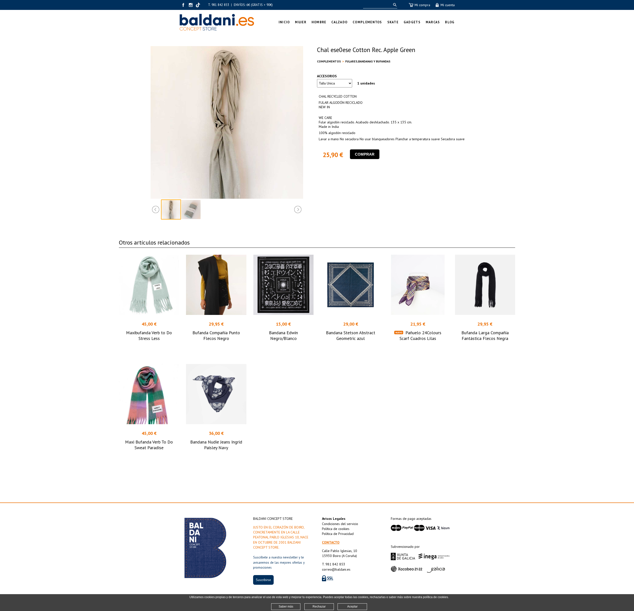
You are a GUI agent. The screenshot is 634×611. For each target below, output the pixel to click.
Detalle (149, 347)
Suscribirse (263, 580)
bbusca (394, 5)
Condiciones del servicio (340, 524)
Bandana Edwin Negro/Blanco (283, 335)
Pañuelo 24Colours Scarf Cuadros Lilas (420, 335)
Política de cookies (335, 529)
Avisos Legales (333, 518)
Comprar (364, 154)
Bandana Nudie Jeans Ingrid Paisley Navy (216, 444)
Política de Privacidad (338, 533)
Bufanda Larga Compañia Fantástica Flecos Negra (485, 335)
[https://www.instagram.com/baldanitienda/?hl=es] (190, 5)
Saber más (286, 606)
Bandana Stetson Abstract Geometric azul (350, 335)
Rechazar (319, 606)
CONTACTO (331, 542)
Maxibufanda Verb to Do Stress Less (149, 335)
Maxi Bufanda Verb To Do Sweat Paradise (149, 444)
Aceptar (352, 606)
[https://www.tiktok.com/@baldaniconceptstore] (198, 5)
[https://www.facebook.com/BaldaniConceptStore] (183, 5)
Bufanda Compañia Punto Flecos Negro (216, 335)
